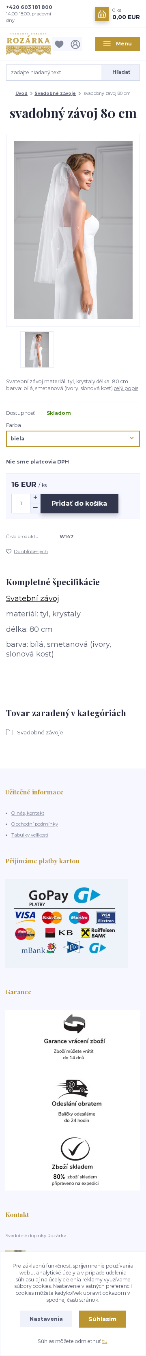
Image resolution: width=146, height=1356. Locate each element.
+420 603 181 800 (29, 7)
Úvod (21, 93)
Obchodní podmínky (34, 824)
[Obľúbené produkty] (60, 44)
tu (104, 1341)
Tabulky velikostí (29, 835)
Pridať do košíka (79, 503)
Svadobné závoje (55, 93)
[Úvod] (28, 44)
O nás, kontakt (27, 813)
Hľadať (121, 72)
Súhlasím (102, 1319)
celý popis (126, 388)
